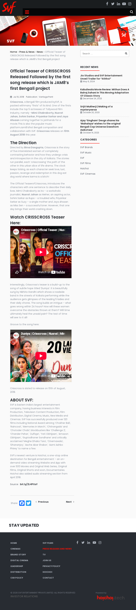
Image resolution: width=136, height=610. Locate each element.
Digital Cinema (19, 560)
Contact (48, 577)
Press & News (26, 52)
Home (13, 52)
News (40, 52)
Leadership (16, 566)
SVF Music (86, 152)
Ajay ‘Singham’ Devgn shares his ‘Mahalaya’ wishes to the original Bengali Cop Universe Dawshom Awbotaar (100, 125)
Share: (14, 503)
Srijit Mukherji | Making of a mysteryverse (96, 108)
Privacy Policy (51, 566)
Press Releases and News (57, 548)
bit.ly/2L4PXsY (28, 484)
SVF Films (85, 163)
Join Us (47, 560)
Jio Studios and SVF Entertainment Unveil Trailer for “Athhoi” (101, 77)
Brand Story (18, 554)
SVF (82, 158)
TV (44, 554)
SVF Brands (86, 147)
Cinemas (15, 548)
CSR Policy (16, 577)
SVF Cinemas (87, 173)
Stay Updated (24, 525)
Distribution (18, 572)
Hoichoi (84, 168)
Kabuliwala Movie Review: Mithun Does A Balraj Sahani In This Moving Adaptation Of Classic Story (104, 92)
